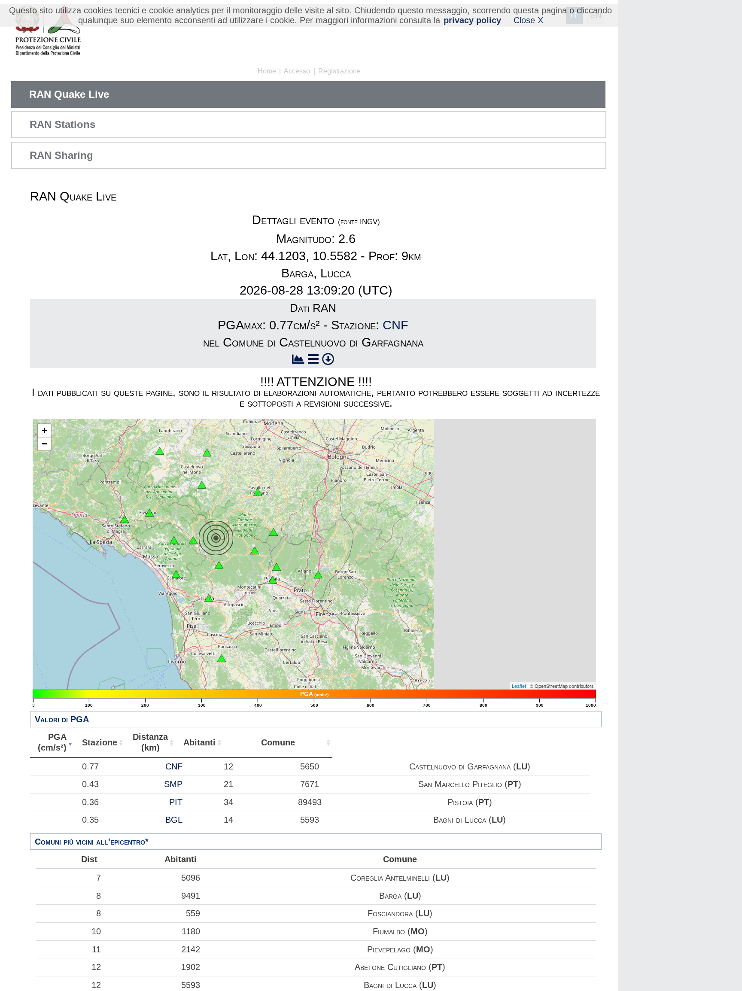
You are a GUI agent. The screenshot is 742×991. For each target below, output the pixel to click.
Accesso (297, 71)
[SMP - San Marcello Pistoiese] (254, 550)
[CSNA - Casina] (207, 452)
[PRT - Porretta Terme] (273, 532)
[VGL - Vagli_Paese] (174, 540)
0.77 (90, 766)
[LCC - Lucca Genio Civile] (208, 598)
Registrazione (339, 71)
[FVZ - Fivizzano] (149, 512)
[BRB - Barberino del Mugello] (318, 574)
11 (96, 949)
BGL (173, 819)
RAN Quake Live (69, 94)
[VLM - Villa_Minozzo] (202, 484)
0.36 (90, 802)
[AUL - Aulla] (124, 519)
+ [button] (44, 430)
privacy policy (472, 20)
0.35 (90, 819)
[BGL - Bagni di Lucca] (219, 565)
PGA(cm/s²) (52, 742)
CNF (395, 325)
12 (96, 967)
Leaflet (519, 685)
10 (96, 931)
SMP (173, 784)
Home (267, 71)
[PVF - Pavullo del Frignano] (257, 491)
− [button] (44, 443)
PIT (175, 802)
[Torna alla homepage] (48, 31)
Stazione (99, 742)
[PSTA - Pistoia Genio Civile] (272, 579)
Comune (278, 742)
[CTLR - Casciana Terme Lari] (221, 658)
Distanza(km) (150, 742)
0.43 (90, 784)
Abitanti (199, 742)
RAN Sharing (61, 155)
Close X (528, 20)
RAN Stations (62, 124)
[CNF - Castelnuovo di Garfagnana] (193, 540)
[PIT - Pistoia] (276, 566)
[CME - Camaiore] (176, 574)
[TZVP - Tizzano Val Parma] (159, 451)
